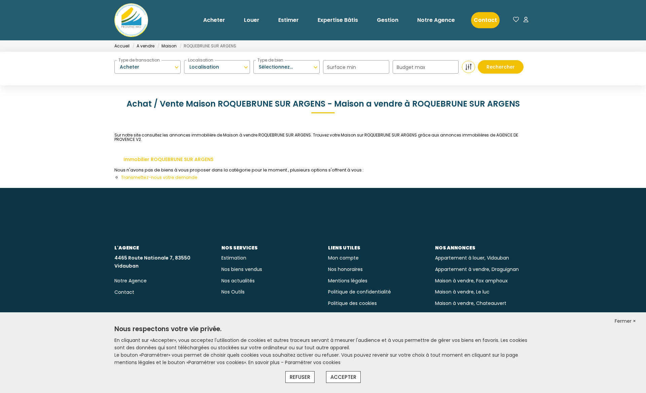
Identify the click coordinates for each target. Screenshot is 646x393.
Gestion (387, 20)
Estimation (233, 257)
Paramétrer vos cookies (312, 362)
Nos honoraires (345, 269)
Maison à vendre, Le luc (462, 291)
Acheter (214, 20)
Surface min (341, 67)
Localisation (200, 60)
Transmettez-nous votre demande (159, 177)
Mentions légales (347, 280)
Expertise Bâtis (338, 20)
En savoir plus (264, 362)
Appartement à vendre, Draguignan (477, 269)
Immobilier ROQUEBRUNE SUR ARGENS (168, 159)
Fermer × (625, 321)
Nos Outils (233, 291)
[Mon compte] (526, 20)
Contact (485, 20)
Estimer (288, 20)
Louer (251, 20)
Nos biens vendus (241, 269)
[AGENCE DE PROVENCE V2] (131, 20)
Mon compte (343, 257)
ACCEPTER (343, 377)
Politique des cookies (352, 303)
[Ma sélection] (516, 20)
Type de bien (270, 60)
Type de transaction (139, 60)
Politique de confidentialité (359, 291)
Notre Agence (436, 20)
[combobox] (147, 67)
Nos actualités (238, 280)
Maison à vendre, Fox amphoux (471, 280)
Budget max (411, 67)
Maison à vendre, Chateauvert (470, 303)
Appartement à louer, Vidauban (472, 257)
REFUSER (300, 377)
